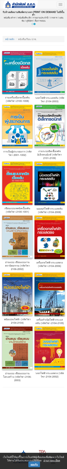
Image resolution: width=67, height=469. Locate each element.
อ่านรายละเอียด (51, 460)
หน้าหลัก (9, 39)
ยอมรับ (34, 464)
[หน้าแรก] (20, 4)
